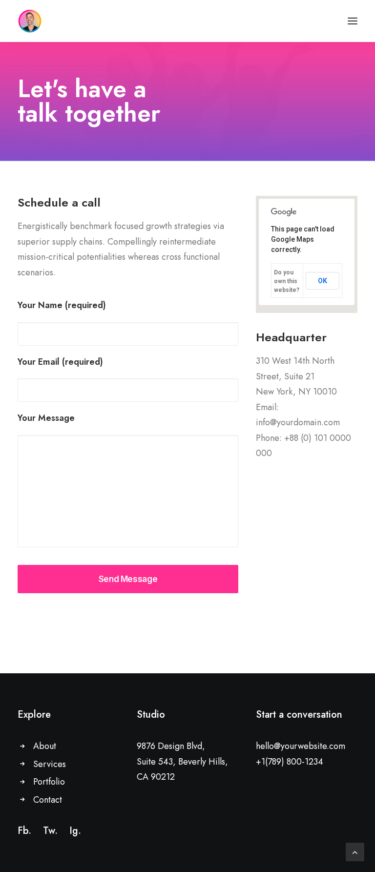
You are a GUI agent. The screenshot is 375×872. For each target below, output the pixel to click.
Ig (73, 831)
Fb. (24, 831)
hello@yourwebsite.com (300, 746)
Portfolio (49, 781)
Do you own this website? (286, 281)
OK (322, 281)
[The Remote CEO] (30, 21)
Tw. (50, 831)
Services (49, 764)
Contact (47, 799)
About (44, 746)
